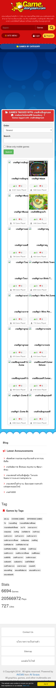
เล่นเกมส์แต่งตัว (8, 575)
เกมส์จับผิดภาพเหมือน (10, 549)
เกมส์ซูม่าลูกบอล (21, 344)
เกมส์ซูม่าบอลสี (21, 245)
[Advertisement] (28, 81)
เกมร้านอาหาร (19, 536)
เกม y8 (23, 527)
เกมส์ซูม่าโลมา (21, 278)
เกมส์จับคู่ (34, 540)
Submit (8, 151)
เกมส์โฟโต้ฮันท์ (29, 562)
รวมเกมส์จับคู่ (13, 523)
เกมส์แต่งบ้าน (18, 562)
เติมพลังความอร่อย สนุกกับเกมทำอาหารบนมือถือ (24, 460)
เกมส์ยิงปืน (7, 557)
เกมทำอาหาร (8, 536)
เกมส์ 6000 (11, 492)
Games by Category (29, 46)
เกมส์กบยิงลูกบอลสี (42, 411)
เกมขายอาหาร (32, 527)
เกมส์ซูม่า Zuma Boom (21, 411)
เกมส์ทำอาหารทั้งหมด (22, 553)
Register (49, 35)
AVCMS (20, 674)
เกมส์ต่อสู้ (23, 549)
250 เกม (6, 519)
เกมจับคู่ (16, 532)
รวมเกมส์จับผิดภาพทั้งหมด (27, 523)
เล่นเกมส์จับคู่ (8, 570)
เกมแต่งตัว (32, 566)
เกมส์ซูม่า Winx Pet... (42, 311)
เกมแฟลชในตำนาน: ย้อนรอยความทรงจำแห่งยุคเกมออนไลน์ (23, 485)
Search (7, 136)
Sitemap (28, 651)
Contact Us (28, 631)
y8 (5, 523)
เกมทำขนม (36, 532)
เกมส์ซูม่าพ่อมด (38, 178)
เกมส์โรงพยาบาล (9, 566)
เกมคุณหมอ (7, 532)
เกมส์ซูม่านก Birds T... (42, 278)
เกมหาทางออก (21, 566)
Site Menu (12, 35)
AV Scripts (35, 674)
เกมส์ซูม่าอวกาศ (21, 311)
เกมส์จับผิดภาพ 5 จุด (22, 545)
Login (37, 35)
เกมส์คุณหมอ (25, 540)
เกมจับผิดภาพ (26, 532)
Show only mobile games (17, 146)
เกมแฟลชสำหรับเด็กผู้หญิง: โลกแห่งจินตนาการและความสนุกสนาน (21, 476)
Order (6, 125)
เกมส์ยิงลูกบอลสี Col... (21, 378)
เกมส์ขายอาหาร (32, 536)
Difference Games (34, 519)
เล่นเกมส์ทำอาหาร (34, 570)
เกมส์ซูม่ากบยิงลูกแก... (21, 178)
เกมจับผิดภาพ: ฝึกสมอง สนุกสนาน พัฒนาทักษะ (23, 468)
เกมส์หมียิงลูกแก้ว (38, 211)
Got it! (46, 684)
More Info (26, 685)
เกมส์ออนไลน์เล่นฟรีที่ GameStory (28, 6)
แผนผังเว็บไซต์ (28, 660)
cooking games (18, 519)
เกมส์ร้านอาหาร (18, 557)
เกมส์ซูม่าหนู (42, 245)
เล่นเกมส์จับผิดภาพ (20, 570)
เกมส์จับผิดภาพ (8, 545)
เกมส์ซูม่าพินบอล (21, 211)
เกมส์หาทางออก (31, 557)
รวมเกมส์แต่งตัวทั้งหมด (11, 527)
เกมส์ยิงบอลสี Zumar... (42, 378)
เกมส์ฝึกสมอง (36, 553)
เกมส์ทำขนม (32, 549)
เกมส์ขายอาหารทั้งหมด (11, 540)
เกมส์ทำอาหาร (8, 553)
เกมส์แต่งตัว (7, 562)
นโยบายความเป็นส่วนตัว (28, 641)
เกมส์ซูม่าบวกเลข (42, 344)
